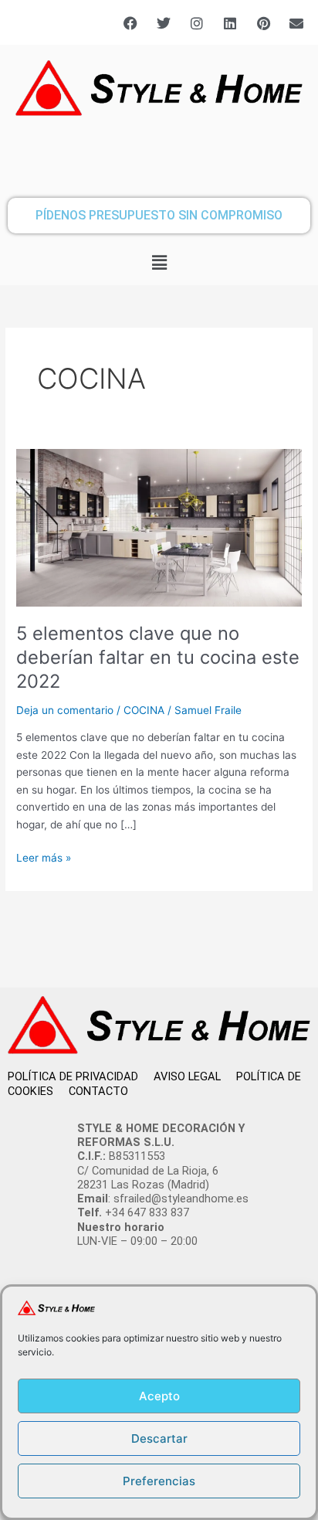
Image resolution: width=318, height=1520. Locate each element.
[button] (159, 263)
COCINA (143, 710)
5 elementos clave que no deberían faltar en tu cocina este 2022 (157, 657)
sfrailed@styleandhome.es (181, 1198)
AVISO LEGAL (195, 1076)
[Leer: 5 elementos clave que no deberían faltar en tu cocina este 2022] (159, 527)
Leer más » (43, 856)
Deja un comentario (64, 710)
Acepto (159, 1396)
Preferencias (159, 1481)
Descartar (159, 1438)
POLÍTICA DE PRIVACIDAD (81, 1076)
